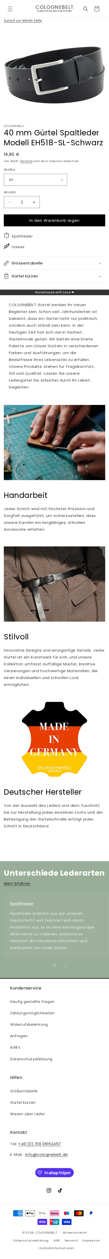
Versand (26, 161)
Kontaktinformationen (57, 1248)
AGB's (15, 1047)
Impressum (91, 1240)
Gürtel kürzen (23, 1102)
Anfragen (19, 1035)
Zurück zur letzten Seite (23, 20)
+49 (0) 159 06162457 (39, 1143)
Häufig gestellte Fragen (32, 1001)
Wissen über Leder (27, 1113)
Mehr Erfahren (17, 883)
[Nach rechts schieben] (65, 965)
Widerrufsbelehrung (29, 1024)
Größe (9, 169)
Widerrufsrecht (75, 1233)
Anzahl (9, 192)
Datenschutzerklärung (31, 1059)
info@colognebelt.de (46, 1154)
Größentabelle (24, 1091)
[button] (10, 8)
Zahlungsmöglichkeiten (32, 1013)
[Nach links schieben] (43, 965)
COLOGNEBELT (46, 1233)
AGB (56, 1240)
